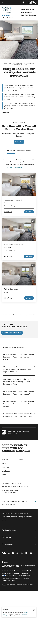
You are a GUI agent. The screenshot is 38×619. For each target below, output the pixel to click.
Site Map (25, 578)
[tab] (11, 151)
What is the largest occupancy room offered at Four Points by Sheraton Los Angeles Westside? (17, 369)
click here (24, 615)
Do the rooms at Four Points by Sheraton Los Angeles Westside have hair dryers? (18, 415)
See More (5, 112)
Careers (18, 570)
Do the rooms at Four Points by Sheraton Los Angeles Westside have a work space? (18, 357)
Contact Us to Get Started (11, 333)
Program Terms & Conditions (10, 573)
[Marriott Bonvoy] (31, 2)
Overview (5, 459)
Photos (21, 459)
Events (4, 474)
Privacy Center (24, 573)
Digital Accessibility (24, 575)
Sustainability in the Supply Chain (11, 578)
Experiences (6, 471)
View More (8, 212)
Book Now (19, 142)
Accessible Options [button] (12, 200)
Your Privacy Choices (11, 575)
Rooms (4, 463)
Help (13, 580)
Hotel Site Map (6, 580)
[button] (23, 2)
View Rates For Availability (14, 167)
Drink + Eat (5, 467)
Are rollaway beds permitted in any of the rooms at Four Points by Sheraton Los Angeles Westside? (16, 381)
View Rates (29, 212)
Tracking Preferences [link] (7, 570)
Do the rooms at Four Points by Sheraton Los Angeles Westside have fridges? (18, 393)
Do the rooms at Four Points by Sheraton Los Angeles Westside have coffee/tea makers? (18, 403)
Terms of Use (26, 570)
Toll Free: (11, 490)
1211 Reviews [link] (10, 17)
